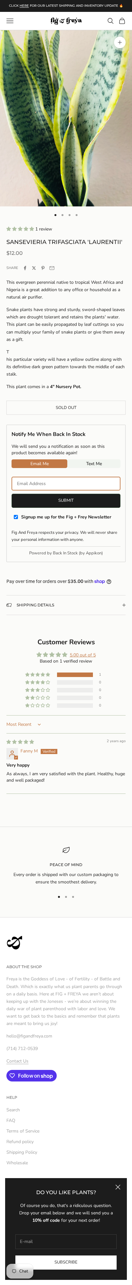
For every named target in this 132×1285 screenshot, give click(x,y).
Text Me (94, 464)
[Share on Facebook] (25, 268)
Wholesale (17, 1163)
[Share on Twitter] (34, 268)
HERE (24, 6)
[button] (20, 229)
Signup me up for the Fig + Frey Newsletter (66, 517)
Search (13, 1110)
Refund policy (20, 1142)
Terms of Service (22, 1131)
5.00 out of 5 (83, 655)
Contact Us (17, 1061)
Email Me (39, 464)
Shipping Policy (21, 1152)
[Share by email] (51, 268)
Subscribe (66, 1262)
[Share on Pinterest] (42, 268)
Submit (66, 500)
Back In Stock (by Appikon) (78, 553)
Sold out (66, 408)
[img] (20, 742)
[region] (66, 866)
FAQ (10, 1120)
